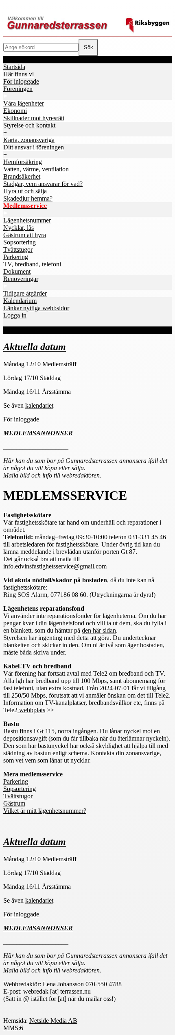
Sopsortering (19, 788)
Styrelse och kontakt (29, 125)
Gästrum (14, 803)
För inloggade (21, 419)
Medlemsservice (25, 205)
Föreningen (18, 88)
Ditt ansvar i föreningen (33, 147)
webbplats (31, 710)
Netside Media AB (53, 1020)
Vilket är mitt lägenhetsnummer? (44, 810)
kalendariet (39, 405)
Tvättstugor (18, 796)
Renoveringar (20, 278)
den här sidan (99, 630)
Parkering (15, 781)
